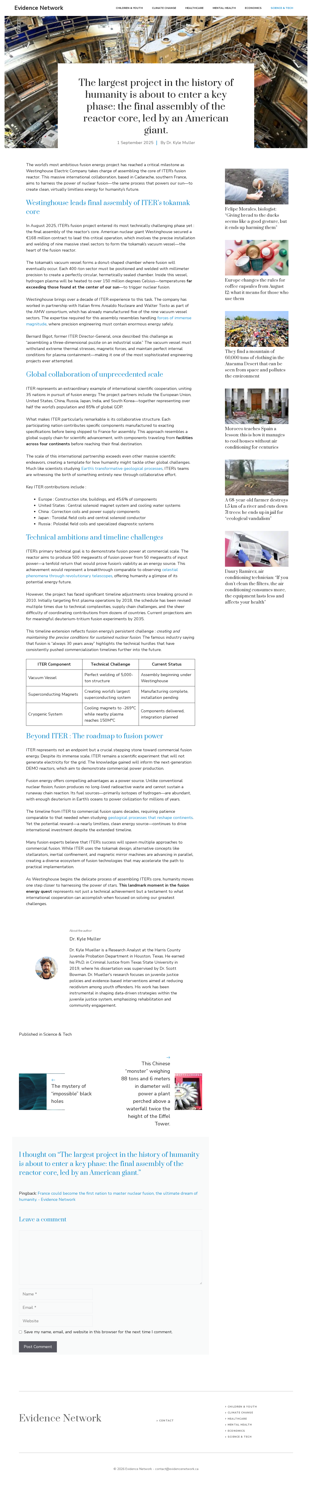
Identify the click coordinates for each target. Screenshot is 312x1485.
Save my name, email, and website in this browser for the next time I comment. (98, 1332)
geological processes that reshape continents (150, 817)
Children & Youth (129, 8)
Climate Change (164, 8)
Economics (253, 8)
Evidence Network (38, 8)
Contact (166, 1420)
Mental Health (224, 8)
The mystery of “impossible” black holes (71, 1094)
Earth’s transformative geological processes (122, 468)
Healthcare (194, 8)
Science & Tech (282, 8)
